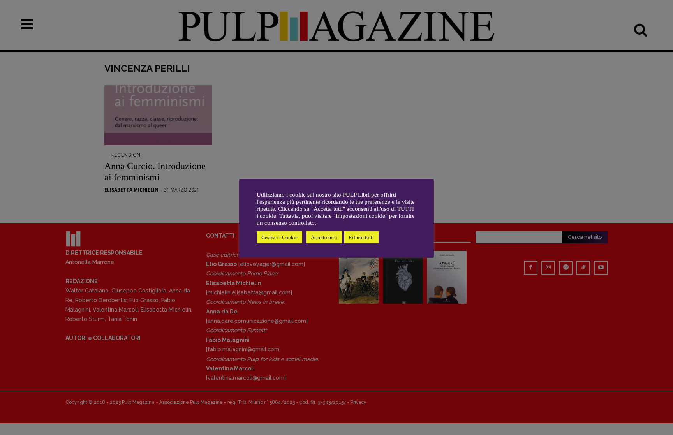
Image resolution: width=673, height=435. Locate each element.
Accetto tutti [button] (324, 237)
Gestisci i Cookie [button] (279, 237)
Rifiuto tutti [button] (361, 237)
